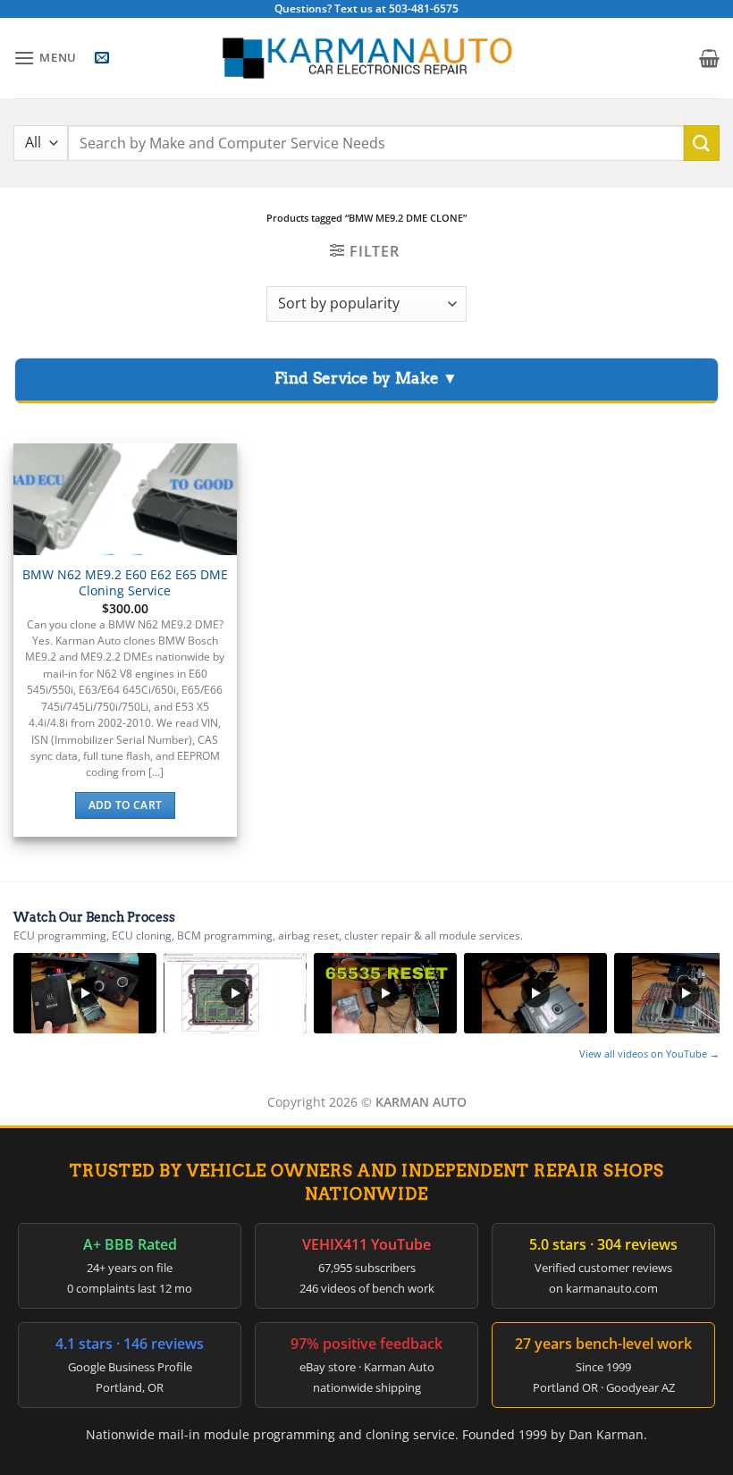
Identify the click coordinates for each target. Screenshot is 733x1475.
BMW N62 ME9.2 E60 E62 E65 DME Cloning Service (125, 583)
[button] (45, 58)
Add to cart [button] (125, 805)
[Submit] (702, 142)
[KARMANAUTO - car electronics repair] (366, 58)
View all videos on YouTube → (649, 1053)
